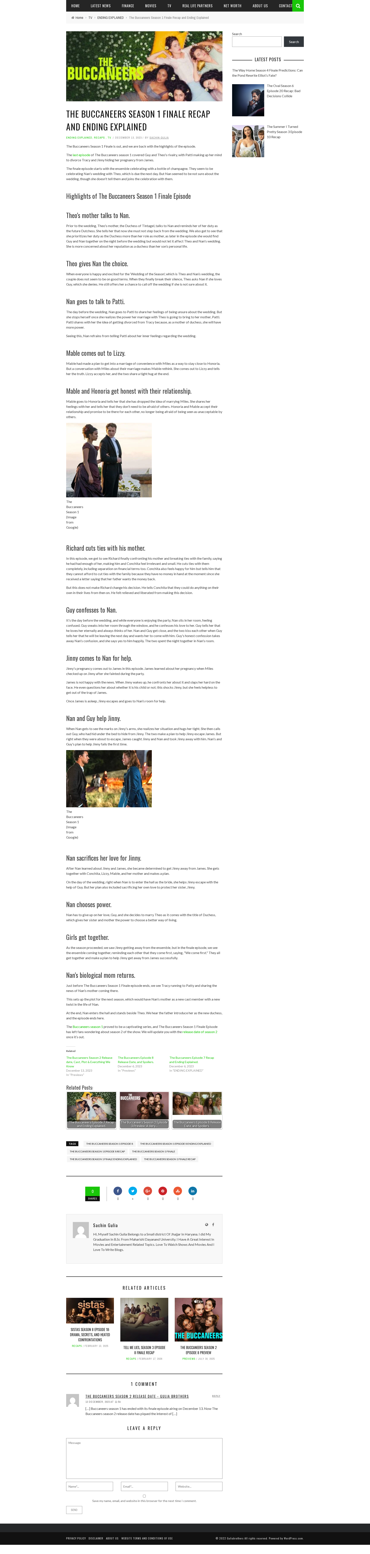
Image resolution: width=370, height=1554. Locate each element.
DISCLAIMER (96, 1538)
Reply (216, 1395)
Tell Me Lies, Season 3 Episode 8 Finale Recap (144, 1350)
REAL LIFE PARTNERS (197, 5)
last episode (81, 155)
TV (169, 5)
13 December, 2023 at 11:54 (103, 1402)
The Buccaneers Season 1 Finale (153, 1151)
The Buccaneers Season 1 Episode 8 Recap (97, 1151)
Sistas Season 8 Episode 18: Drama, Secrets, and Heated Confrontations (90, 1334)
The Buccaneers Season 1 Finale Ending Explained (103, 1159)
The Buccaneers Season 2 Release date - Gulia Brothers (137, 1396)
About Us (260, 5)
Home (75, 5)
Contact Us (288, 5)
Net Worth (233, 5)
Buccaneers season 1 (88, 1027)
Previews (188, 1359)
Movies (150, 5)
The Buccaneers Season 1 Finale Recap (169, 1159)
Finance (128, 5)
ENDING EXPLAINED (79, 137)
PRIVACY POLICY (76, 1538)
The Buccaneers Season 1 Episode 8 (109, 1143)
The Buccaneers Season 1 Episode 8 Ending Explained (175, 1143)
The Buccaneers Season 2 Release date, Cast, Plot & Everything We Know (89, 1062)
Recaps (99, 137)
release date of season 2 (199, 1032)
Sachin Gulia (159, 137)
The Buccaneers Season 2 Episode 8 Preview (198, 1350)
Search (237, 34)
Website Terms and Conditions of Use (147, 1538)
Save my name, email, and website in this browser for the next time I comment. (144, 1501)
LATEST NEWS (101, 5)
